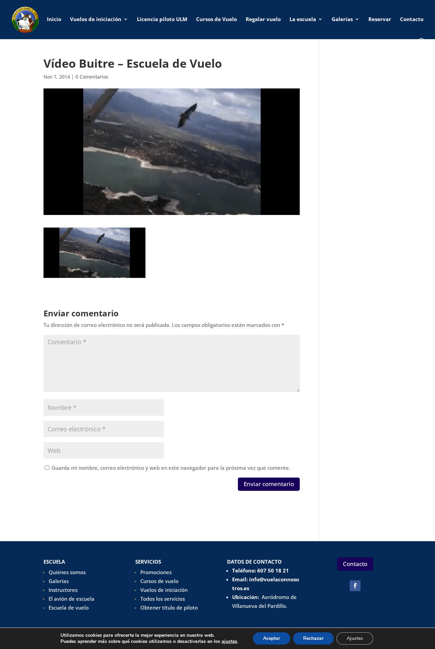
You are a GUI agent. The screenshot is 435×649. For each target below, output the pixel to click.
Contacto (411, 19)
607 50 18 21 (273, 570)
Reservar (379, 19)
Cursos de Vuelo (216, 19)
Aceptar (271, 638)
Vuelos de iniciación (95, 19)
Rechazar (313, 638)
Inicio (54, 19)
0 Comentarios (91, 76)
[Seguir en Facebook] (355, 585)
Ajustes (355, 638)
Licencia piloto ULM (162, 19)
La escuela (303, 19)
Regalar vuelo (263, 19)
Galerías (342, 19)
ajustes (229, 641)
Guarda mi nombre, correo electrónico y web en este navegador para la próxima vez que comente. (171, 467)
